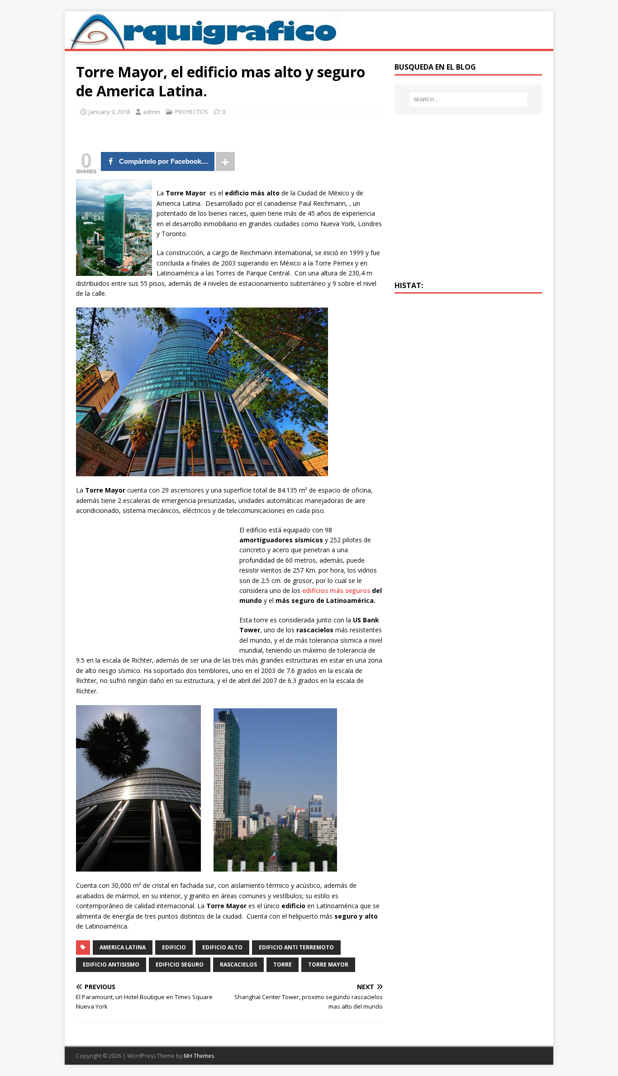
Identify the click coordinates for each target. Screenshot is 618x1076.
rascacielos (238, 964)
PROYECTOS (191, 112)
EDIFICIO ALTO (222, 947)
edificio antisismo (111, 964)
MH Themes (199, 1056)
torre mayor (328, 964)
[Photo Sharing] (202, 471)
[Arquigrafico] (202, 43)
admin (151, 112)
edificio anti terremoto (296, 947)
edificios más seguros (336, 590)
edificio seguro (180, 964)
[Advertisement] (152, 588)
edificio (174, 947)
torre (282, 964)
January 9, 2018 (109, 112)
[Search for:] (468, 99)
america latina (123, 947)
